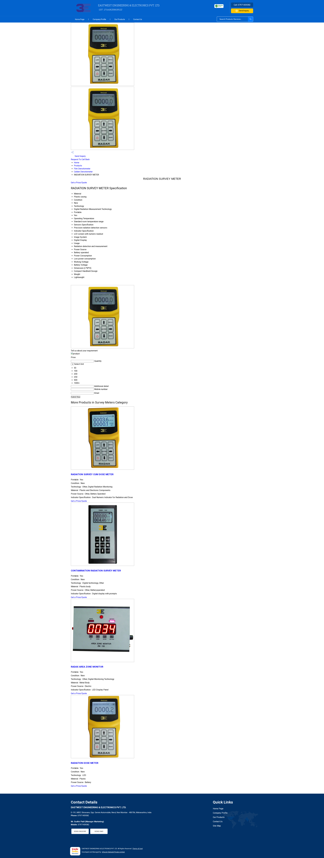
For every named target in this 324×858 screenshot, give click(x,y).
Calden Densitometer (83, 171)
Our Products (119, 19)
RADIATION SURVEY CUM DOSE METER (92, 474)
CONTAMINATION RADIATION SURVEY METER (96, 570)
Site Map (217, 826)
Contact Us (137, 19)
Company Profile (99, 19)
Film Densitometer (82, 168)
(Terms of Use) (137, 849)
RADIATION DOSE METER (84, 763)
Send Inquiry (244, 11)
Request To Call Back (80, 159)
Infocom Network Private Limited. (113, 852)
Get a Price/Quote (79, 182)
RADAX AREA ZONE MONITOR (87, 666)
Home (76, 162)
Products (78, 165)
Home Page (79, 19)
